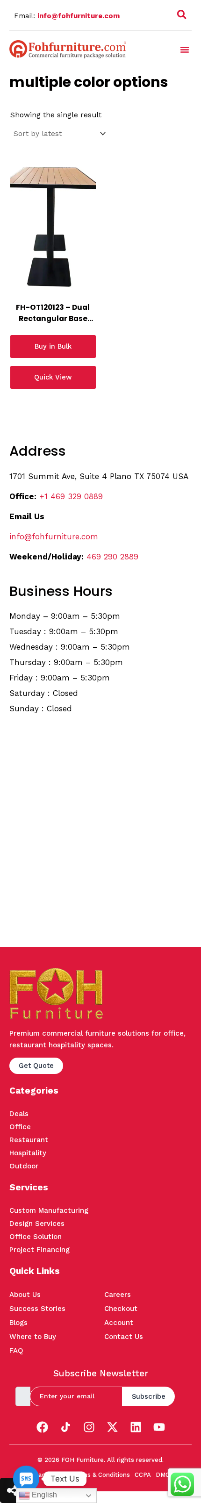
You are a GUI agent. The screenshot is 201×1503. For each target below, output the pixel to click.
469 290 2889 (112, 556)
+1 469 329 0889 (71, 496)
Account (118, 1322)
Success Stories (37, 1308)
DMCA (165, 1474)
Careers (117, 1294)
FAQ (16, 1350)
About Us (25, 1294)
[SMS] (26, 1478)
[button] (182, 16)
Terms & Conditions (101, 1474)
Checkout (120, 1308)
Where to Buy (32, 1336)
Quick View (53, 377)
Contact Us (123, 1336)
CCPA (143, 1474)
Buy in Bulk (53, 346)
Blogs (18, 1322)
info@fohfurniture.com (78, 16)
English (43, 1495)
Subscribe (148, 1396)
